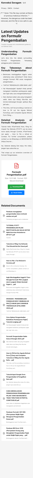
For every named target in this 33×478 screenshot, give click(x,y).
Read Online (17, 193)
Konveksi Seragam (11, 2)
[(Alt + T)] (24, 2)
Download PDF (18, 187)
